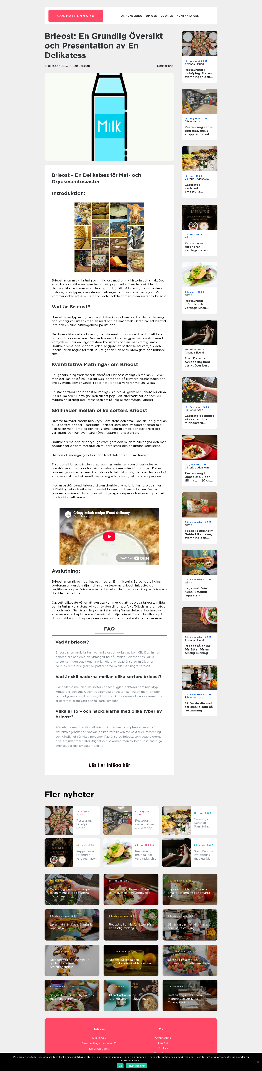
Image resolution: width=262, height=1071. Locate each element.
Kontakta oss (188, 15)
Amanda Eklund (194, 64)
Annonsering (131, 15)
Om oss (151, 15)
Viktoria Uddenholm (197, 179)
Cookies (166, 15)
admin (188, 237)
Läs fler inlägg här (109, 765)
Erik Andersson (194, 121)
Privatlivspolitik (136, 1065)
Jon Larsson (81, 66)
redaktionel (165, 66)
